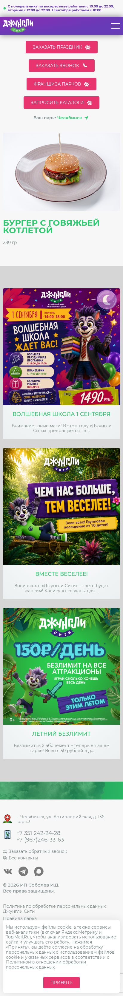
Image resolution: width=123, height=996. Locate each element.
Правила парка (20, 918)
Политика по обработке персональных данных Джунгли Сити (54, 909)
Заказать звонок (57, 65)
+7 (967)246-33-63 (40, 840)
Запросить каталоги (57, 102)
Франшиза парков (57, 84)
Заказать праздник (57, 47)
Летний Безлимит (61, 734)
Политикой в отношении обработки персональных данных (46, 964)
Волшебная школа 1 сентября (61, 414)
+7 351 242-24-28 (38, 833)
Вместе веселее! (61, 574)
